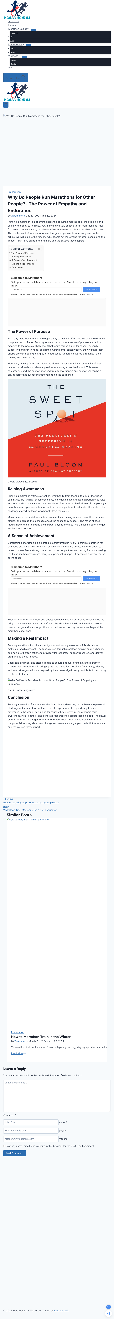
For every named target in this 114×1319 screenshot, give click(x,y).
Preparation (14, 33)
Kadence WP (61, 1310)
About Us (13, 21)
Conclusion (17, 267)
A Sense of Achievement (24, 260)
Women (13, 52)
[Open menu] (5, 105)
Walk (12, 41)
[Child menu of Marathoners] (28, 45)
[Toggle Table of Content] (38, 249)
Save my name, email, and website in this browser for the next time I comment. (50, 1146)
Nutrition (13, 64)
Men (12, 48)
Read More (18, 1053)
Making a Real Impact (23, 263)
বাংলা (10, 67)
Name (63, 1122)
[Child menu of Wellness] (24, 57)
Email (62, 1130)
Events (12, 25)
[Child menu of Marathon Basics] (33, 30)
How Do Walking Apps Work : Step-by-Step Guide (31, 801)
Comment (9, 1115)
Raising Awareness (21, 256)
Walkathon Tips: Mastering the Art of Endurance (30, 808)
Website (63, 1138)
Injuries (13, 60)
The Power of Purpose (22, 253)
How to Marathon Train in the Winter (41, 1037)
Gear (12, 37)
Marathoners (18, 215)
